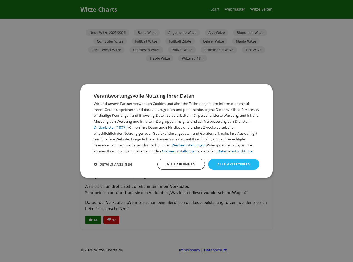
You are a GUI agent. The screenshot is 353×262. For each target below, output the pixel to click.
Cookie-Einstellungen (179, 151)
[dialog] (176, 131)
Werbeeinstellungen (188, 145)
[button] (113, 164)
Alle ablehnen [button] (181, 164)
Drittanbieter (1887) (110, 127)
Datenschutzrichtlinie (235, 151)
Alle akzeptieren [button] (233, 164)
